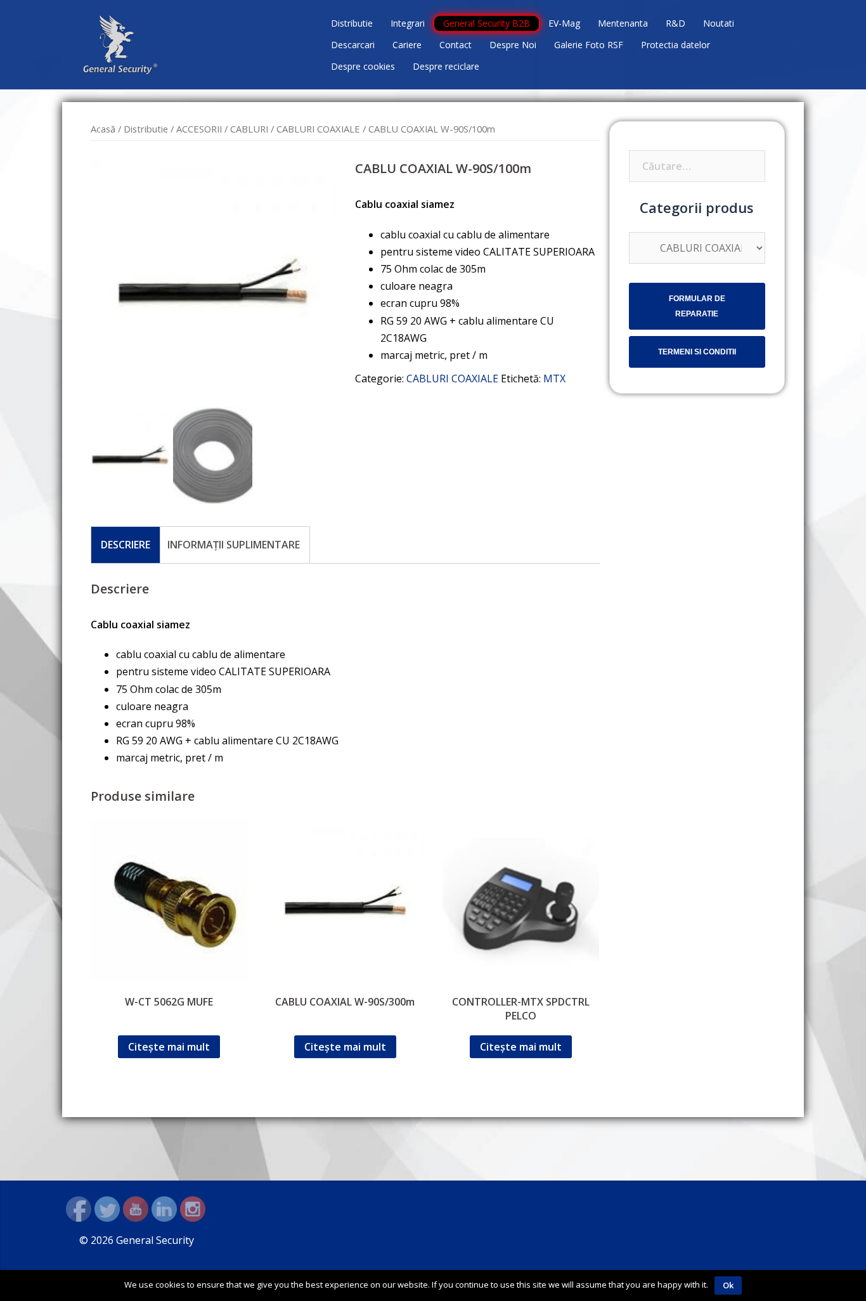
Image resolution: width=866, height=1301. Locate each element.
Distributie (352, 23)
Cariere (407, 45)
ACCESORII (199, 128)
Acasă (103, 128)
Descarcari (353, 45)
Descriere (125, 545)
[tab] (125, 544)
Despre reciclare (446, 66)
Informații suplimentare (233, 545)
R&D (675, 23)
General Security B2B (486, 23)
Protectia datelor (675, 45)
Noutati (718, 23)
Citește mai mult (169, 1047)
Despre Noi (512, 45)
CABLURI (249, 128)
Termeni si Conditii (697, 351)
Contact (455, 45)
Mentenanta (623, 23)
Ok (728, 1285)
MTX (554, 378)
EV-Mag (564, 23)
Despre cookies (363, 66)
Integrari (408, 23)
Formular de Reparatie (697, 306)
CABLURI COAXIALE (318, 128)
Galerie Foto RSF (588, 45)
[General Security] (120, 44)
